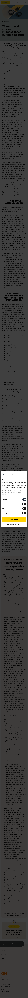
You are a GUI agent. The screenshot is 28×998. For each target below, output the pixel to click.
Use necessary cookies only (14, 524)
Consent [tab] (5, 474)
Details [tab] (14, 474)
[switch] (24, 504)
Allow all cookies (14, 519)
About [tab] (23, 474)
